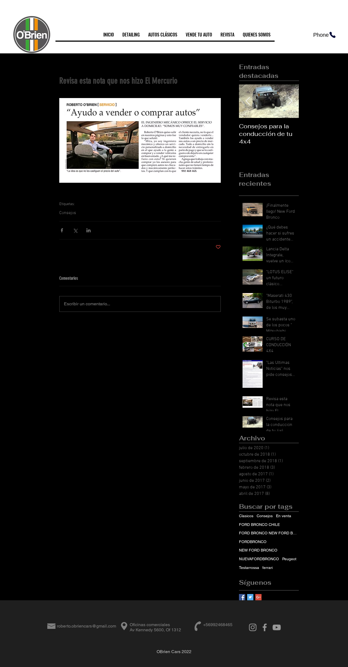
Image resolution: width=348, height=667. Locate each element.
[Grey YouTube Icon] (277, 627)
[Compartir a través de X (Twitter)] (75, 230)
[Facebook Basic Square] (242, 597)
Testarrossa (249, 567)
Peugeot (289, 559)
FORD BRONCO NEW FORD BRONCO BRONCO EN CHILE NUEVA (269, 533)
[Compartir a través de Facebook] (61, 230)
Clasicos (246, 516)
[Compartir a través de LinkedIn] (88, 230)
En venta (283, 516)
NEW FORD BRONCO (258, 550)
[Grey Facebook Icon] (265, 627)
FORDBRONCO (252, 542)
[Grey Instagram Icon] (253, 627)
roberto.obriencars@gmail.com (86, 626)
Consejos (67, 213)
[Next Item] (290, 101)
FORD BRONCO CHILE (259, 524)
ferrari (267, 567)
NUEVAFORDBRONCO (259, 559)
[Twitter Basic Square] (250, 597)
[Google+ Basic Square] (258, 597)
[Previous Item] (247, 101)
